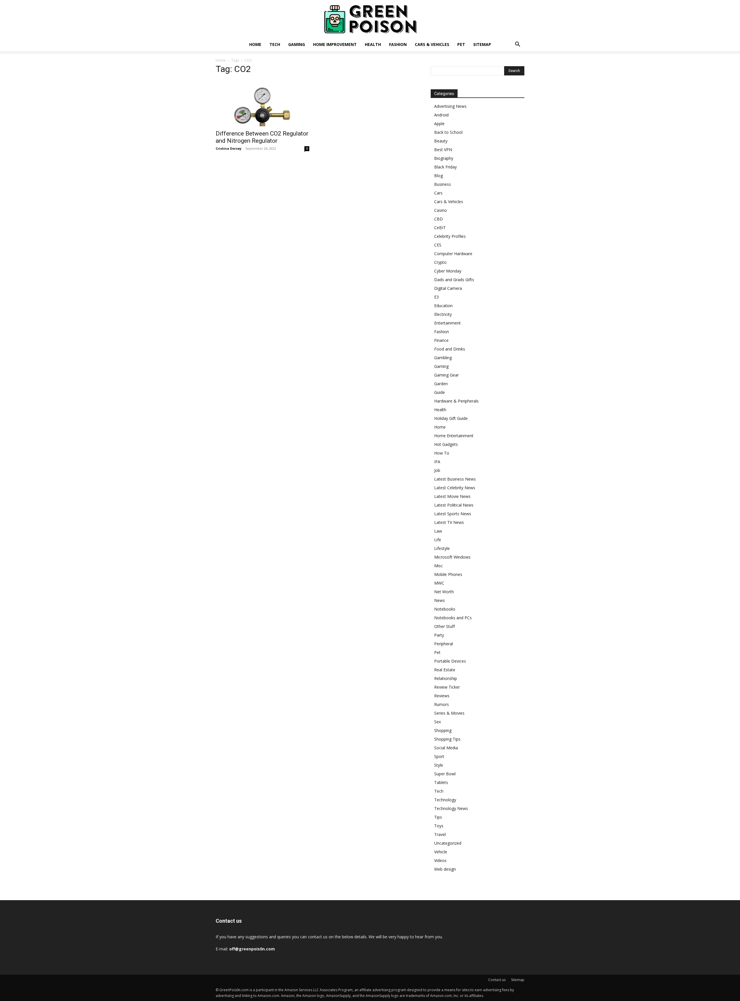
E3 (436, 297)
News (439, 600)
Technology (445, 799)
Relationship (445, 678)
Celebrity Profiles (450, 236)
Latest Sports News (452, 513)
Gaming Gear (446, 375)
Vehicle (440, 851)
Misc (438, 565)
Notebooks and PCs (453, 617)
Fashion (398, 44)
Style (438, 765)
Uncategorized (447, 843)
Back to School (448, 132)
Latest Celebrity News (454, 487)
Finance (441, 340)
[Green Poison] (370, 19)
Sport (439, 756)
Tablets (441, 782)
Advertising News (450, 106)
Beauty (440, 141)
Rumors (441, 704)
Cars (438, 193)
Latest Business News (455, 479)
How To (441, 453)
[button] (517, 45)
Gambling (443, 357)
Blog (438, 175)
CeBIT (440, 227)
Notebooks (444, 609)
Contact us (497, 979)
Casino (440, 210)
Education (443, 305)
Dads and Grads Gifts (454, 279)
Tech (274, 44)
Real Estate (444, 669)
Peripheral (443, 643)
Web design (445, 869)
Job (437, 470)
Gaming (296, 44)
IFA (437, 461)
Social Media (446, 747)
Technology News (451, 808)
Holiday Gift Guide (451, 418)
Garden (441, 383)
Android (441, 115)
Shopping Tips (447, 739)
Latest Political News (453, 505)
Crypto (440, 262)
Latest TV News (449, 522)
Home (255, 44)
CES (437, 245)
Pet (461, 44)
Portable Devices (450, 661)
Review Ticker (447, 687)
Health (373, 44)
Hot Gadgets (446, 444)
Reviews (441, 695)
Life (437, 539)
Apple (439, 123)
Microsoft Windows (452, 557)
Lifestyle (442, 548)
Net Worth (444, 591)
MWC (439, 583)
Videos (440, 860)
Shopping (443, 730)
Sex (437, 721)
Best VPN (443, 149)
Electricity (443, 314)
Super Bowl (445, 773)
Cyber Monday (447, 271)
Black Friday (445, 167)
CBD (438, 219)
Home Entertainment (453, 435)
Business (442, 184)
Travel (440, 834)
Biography (443, 158)
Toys (438, 825)
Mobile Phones (448, 574)
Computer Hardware (453, 253)
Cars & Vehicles (432, 44)
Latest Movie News (452, 496)
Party (439, 635)
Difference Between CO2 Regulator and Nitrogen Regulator (262, 137)
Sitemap (482, 44)
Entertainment (447, 323)
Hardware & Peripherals (456, 401)
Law (438, 531)
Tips (438, 817)
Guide (439, 392)
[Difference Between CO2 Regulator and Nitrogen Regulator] (262, 103)
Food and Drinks (449, 349)
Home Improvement (335, 44)
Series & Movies (449, 713)
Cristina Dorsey (228, 148)
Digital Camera (448, 288)
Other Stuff (444, 626)
